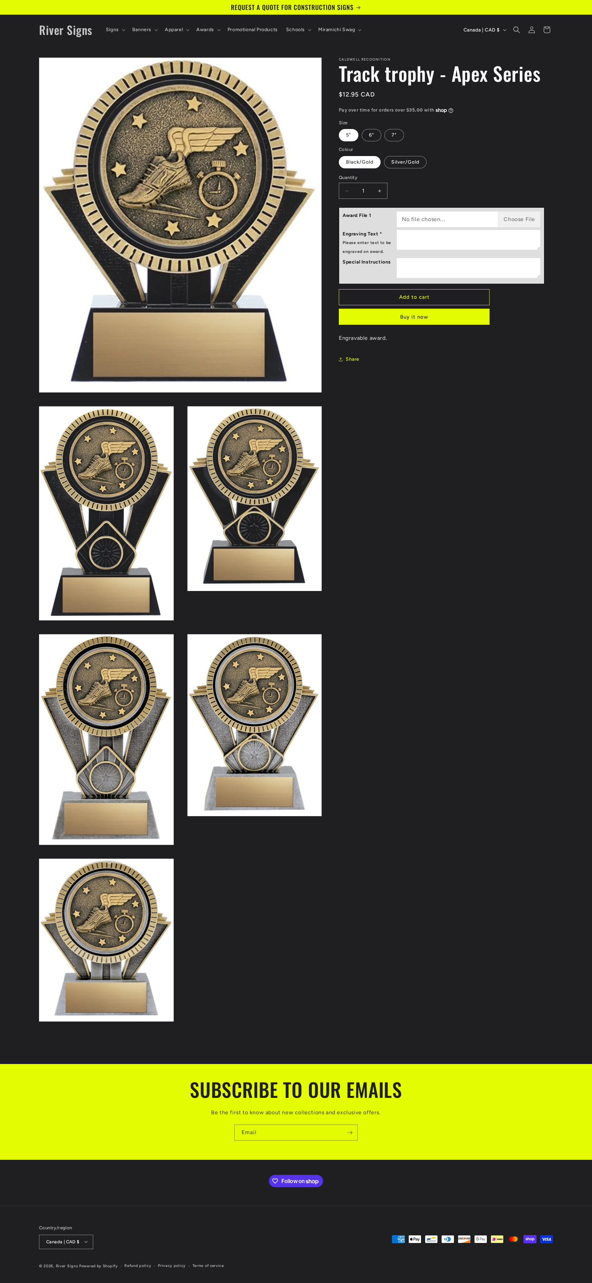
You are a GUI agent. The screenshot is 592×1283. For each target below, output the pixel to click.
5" (348, 135)
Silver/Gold (405, 162)
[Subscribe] (349, 1133)
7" (394, 135)
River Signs (67, 1265)
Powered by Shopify (98, 1265)
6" (371, 135)
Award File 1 (357, 215)
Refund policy (137, 1265)
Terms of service (208, 1265)
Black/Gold (359, 162)
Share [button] (352, 359)
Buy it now (414, 317)
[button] (115, 30)
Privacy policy (172, 1265)
